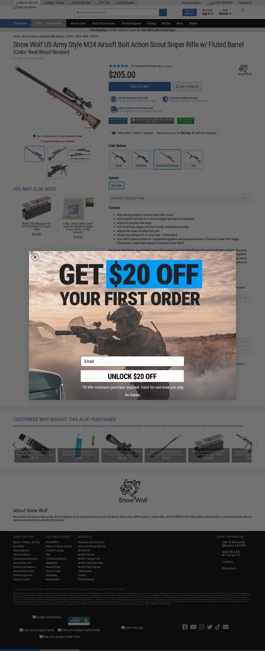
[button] (132, 379)
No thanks (132, 395)
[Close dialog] (35, 257)
